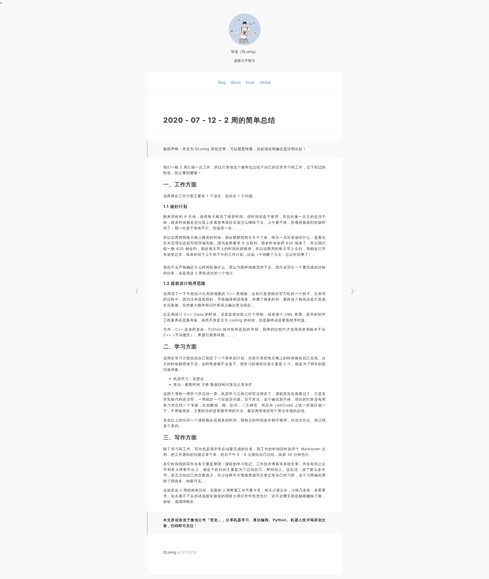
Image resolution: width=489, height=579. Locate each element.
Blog (222, 82)
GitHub (265, 82)
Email (250, 82)
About (236, 82)
